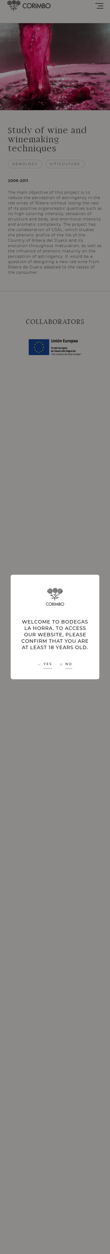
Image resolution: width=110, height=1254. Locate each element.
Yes (48, 664)
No (68, 664)
